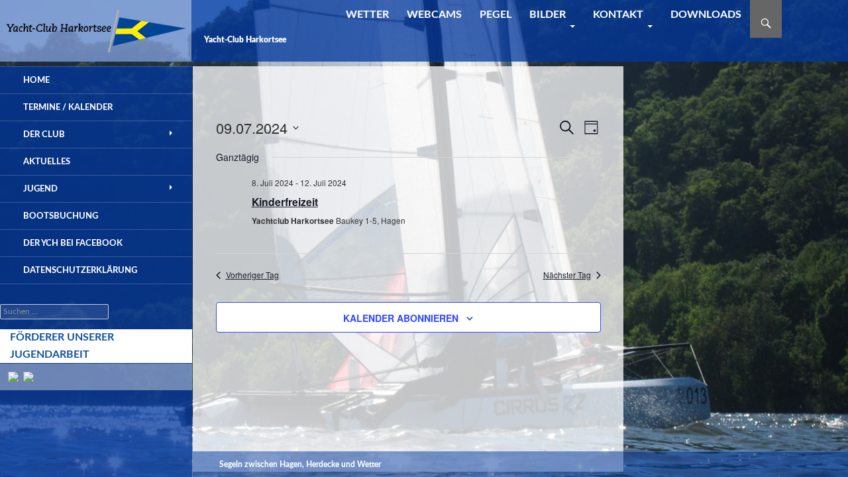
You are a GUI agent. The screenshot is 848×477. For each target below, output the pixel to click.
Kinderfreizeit (285, 201)
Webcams (434, 14)
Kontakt (618, 14)
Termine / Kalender (68, 107)
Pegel (495, 14)
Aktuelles (46, 161)
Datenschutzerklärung (80, 270)
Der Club (44, 134)
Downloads (705, 14)
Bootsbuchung (60, 216)
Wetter (367, 14)
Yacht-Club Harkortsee (245, 40)
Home (36, 80)
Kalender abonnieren (400, 318)
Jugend (40, 188)
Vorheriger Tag (252, 275)
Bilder (547, 14)
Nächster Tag (567, 275)
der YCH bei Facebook (73, 243)
